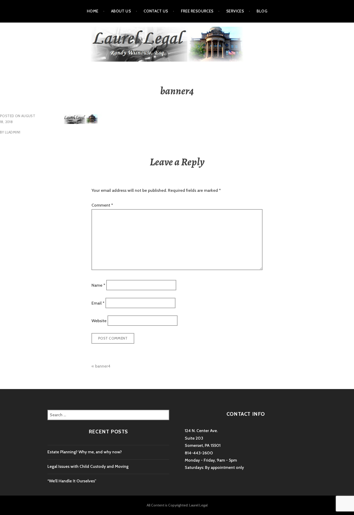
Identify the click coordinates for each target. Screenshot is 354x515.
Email (97, 302)
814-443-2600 (199, 452)
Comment (102, 205)
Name (98, 285)
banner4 (102, 366)
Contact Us (156, 11)
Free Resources (197, 11)
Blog (262, 11)
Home (92, 11)
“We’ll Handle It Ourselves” (71, 480)
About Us (121, 11)
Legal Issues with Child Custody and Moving (88, 466)
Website (99, 320)
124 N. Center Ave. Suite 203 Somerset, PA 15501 (203, 438)
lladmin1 (12, 132)
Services (235, 11)
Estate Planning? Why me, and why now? (84, 451)
